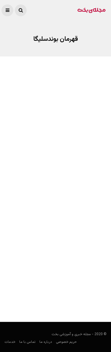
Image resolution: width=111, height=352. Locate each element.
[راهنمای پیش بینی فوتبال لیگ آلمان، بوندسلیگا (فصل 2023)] (55, 119)
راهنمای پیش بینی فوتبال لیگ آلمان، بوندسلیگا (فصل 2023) (56, 161)
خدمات (9, 342)
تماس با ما (27, 342)
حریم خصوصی (66, 342)
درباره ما (45, 342)
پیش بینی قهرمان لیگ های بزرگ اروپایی (64, 282)
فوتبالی (101, 177)
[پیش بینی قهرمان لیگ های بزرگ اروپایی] (55, 242)
